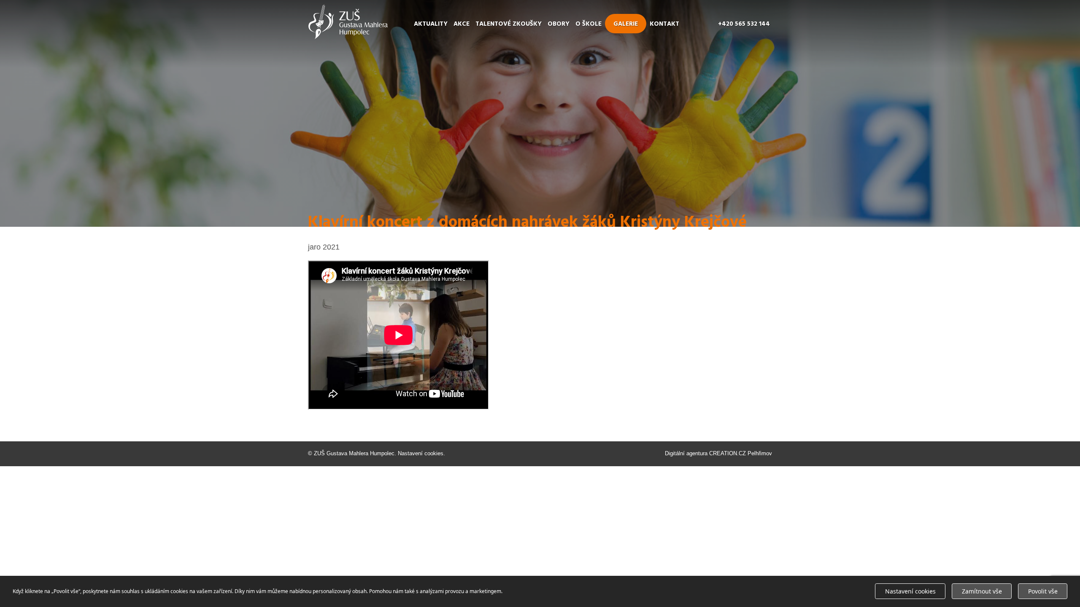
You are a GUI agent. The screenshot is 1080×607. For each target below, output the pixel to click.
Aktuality (431, 24)
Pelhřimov (760, 453)
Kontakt (664, 24)
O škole (588, 24)
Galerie (625, 24)
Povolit (1043, 591)
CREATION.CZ (727, 453)
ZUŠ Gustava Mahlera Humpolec (354, 453)
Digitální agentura (686, 453)
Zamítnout (982, 591)
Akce (462, 24)
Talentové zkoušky (508, 24)
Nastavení (910, 591)
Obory (559, 24)
